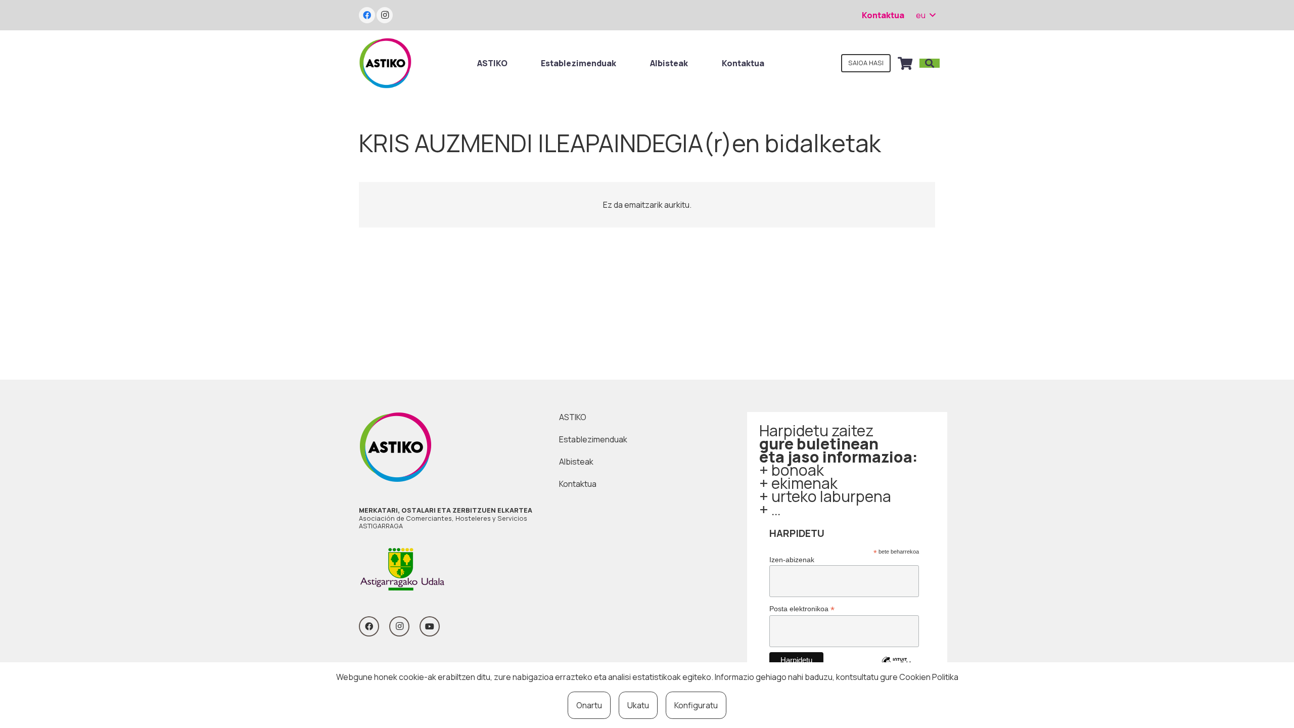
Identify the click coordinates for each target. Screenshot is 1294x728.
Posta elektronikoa (802, 609)
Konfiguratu (696, 705)
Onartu (589, 705)
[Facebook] (367, 15)
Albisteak (576, 461)
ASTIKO (572, 417)
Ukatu (638, 705)
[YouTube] (430, 626)
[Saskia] (905, 63)
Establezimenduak (593, 439)
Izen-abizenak (791, 560)
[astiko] (385, 63)
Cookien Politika (928, 676)
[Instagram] (385, 15)
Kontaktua (577, 483)
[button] (925, 15)
